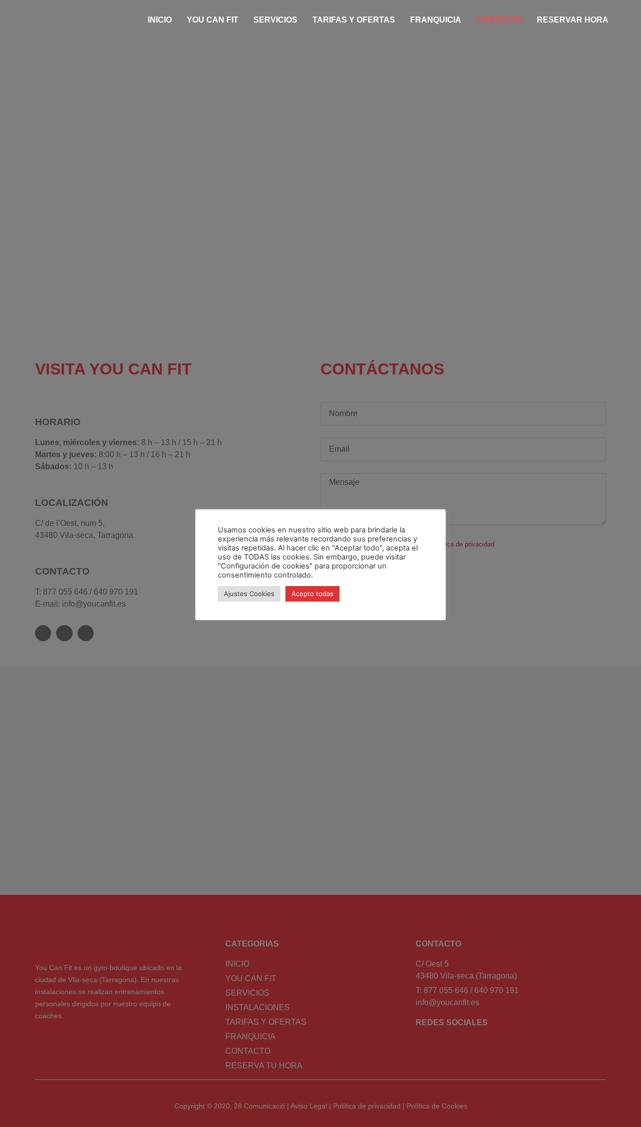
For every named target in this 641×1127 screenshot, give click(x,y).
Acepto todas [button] (312, 594)
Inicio (160, 20)
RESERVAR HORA (572, 20)
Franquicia (435, 20)
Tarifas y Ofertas (353, 20)
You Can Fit (212, 20)
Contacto (499, 20)
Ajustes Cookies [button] (249, 594)
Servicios (275, 20)
